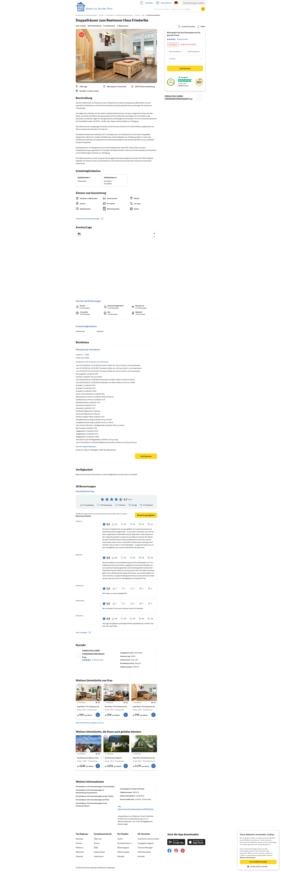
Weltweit (80, 852)
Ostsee (79, 843)
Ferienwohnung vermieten (193, 3)
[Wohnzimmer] (116, 56)
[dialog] (258, 850)
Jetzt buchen (146, 456)
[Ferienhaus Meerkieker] (88, 743)
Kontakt (120, 856)
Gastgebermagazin (146, 843)
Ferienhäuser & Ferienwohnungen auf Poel (92, 800)
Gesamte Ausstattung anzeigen (88, 219)
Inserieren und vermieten (148, 839)
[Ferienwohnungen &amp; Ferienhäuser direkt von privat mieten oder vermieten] (94, 9)
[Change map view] (79, 234)
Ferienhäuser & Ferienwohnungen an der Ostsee (94, 796)
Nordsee (79, 839)
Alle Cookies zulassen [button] (258, 862)
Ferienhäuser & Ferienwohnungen (86, 15)
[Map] (116, 263)
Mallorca (79, 847)
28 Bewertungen (97, 660)
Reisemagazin (123, 847)
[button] (258, 866)
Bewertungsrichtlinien (83, 516)
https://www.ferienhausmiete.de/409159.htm (135, 809)
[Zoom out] (154, 236)
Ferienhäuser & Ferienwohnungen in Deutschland (95, 786)
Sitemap (79, 856)
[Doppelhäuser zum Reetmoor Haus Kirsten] (116, 692)
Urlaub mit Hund (137, 789)
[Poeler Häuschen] (144, 743)
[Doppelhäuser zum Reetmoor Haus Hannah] (144, 692)
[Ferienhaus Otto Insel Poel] (116, 743)
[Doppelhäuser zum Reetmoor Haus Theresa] (88, 692)
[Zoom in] (154, 233)
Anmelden (149, 3)
